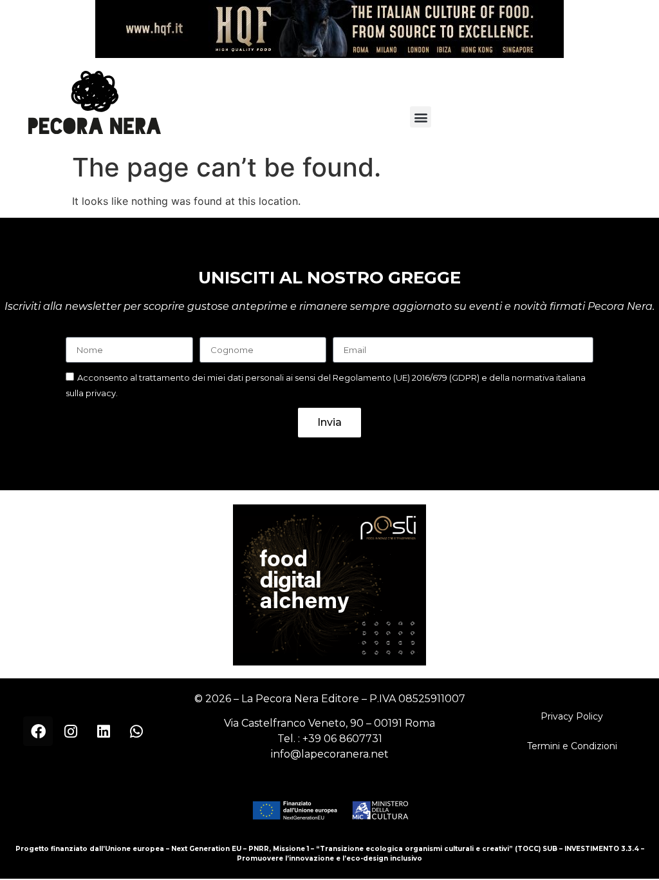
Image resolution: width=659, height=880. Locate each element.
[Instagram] (71, 731)
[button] (420, 117)
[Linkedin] (103, 731)
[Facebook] (38, 731)
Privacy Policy (572, 716)
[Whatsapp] (136, 731)
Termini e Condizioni (572, 746)
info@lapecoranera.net (330, 754)
